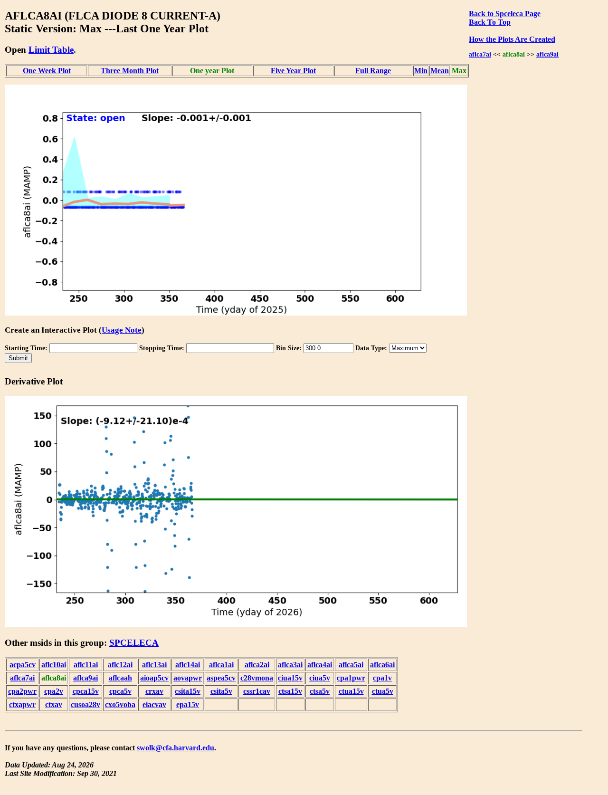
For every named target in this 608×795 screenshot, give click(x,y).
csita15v (187, 691)
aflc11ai (86, 665)
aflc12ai (120, 665)
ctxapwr (22, 704)
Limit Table (51, 50)
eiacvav (154, 704)
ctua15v (351, 691)
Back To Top (490, 22)
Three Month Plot (130, 71)
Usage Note (122, 330)
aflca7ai (480, 54)
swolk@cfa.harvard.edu (175, 748)
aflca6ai (382, 665)
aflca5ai (351, 665)
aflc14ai (187, 665)
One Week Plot (47, 71)
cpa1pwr (351, 678)
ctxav (53, 704)
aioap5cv (154, 678)
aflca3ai (290, 665)
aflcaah (120, 678)
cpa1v (382, 678)
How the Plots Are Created (512, 39)
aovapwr (187, 678)
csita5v (221, 691)
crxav (154, 691)
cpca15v (86, 691)
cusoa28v (85, 704)
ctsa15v (290, 691)
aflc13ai (154, 665)
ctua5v (382, 691)
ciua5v (319, 678)
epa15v (187, 704)
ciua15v (290, 678)
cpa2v (53, 691)
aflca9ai (547, 54)
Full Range (373, 71)
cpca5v (120, 691)
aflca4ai (319, 665)
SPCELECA (134, 643)
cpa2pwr (22, 691)
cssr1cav (256, 691)
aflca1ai (221, 665)
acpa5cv (23, 665)
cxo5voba (120, 704)
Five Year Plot (293, 71)
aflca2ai (257, 665)
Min (421, 71)
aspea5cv (221, 678)
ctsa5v (320, 691)
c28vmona (256, 678)
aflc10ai (53, 665)
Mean (439, 71)
